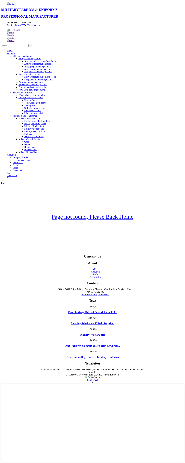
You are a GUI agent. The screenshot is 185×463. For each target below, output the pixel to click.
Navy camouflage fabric (29, 74)
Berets (27, 144)
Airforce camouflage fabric (30, 82)
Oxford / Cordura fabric (35, 108)
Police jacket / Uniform (34, 131)
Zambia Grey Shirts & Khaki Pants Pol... (92, 312)
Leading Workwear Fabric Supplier (92, 323)
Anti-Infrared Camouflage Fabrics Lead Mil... (92, 345)
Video (15, 168)
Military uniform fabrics (23, 92)
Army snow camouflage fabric (38, 69)
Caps (26, 142)
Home (10, 51)
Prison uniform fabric (34, 113)
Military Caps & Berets (29, 139)
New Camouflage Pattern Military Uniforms (92, 357)
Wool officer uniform (34, 136)
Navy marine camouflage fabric (38, 79)
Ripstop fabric (30, 100)
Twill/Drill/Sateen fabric (35, 103)
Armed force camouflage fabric (32, 84)
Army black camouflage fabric (38, 71)
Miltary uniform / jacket (35, 123)
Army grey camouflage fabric (37, 66)
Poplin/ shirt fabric (32, 110)
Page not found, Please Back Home (92, 216)
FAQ (9, 173)
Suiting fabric (30, 105)
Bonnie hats (29, 147)
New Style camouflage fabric (31, 90)
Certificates (18, 162)
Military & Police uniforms (25, 116)
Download (17, 170)
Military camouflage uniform (37, 121)
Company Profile (20, 157)
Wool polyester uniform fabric (32, 95)
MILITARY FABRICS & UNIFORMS (29, 10)
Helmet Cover (30, 149)
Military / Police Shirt (34, 126)
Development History (22, 160)
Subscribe (92, 372)
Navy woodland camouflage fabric (40, 77)
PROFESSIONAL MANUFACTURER (29, 16)
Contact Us (12, 175)
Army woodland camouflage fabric (40, 61)
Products (11, 53)
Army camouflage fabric (29, 58)
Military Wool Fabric (92, 334)
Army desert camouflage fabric (38, 64)
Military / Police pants (34, 129)
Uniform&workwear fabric (30, 97)
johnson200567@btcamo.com (95, 294)
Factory (16, 165)
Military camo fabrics (22, 56)
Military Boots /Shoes (28, 152)
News (9, 178)
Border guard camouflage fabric (33, 87)
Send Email (92, 380)
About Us (11, 155)
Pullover (28, 134)
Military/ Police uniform (29, 118)
